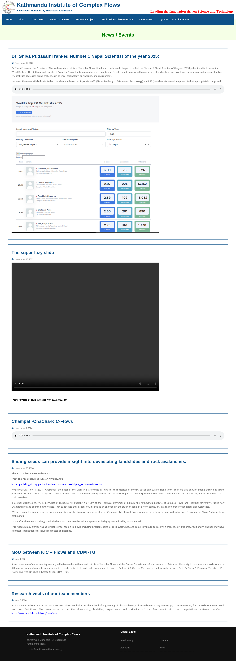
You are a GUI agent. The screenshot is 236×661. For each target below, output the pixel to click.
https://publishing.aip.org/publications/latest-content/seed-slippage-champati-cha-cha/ (57, 484)
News (163, 647)
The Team (38, 19)
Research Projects (86, 19)
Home (9, 19)
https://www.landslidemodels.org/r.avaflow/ (34, 613)
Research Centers (59, 19)
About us (125, 647)
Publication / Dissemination (117, 19)
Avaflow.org (126, 640)
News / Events (147, 19)
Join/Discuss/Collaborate (175, 19)
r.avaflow (215, 609)
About (22, 19)
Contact (164, 640)
